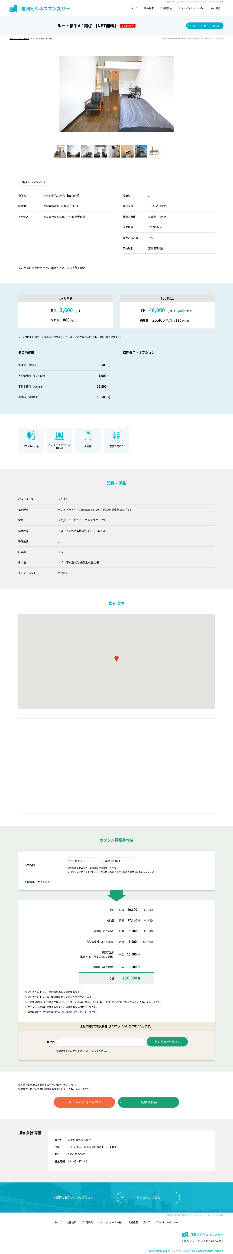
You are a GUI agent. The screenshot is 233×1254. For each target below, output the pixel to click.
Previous (48, 94)
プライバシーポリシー (166, 1222)
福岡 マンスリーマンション (19, 38)
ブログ (146, 1222)
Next (184, 94)
